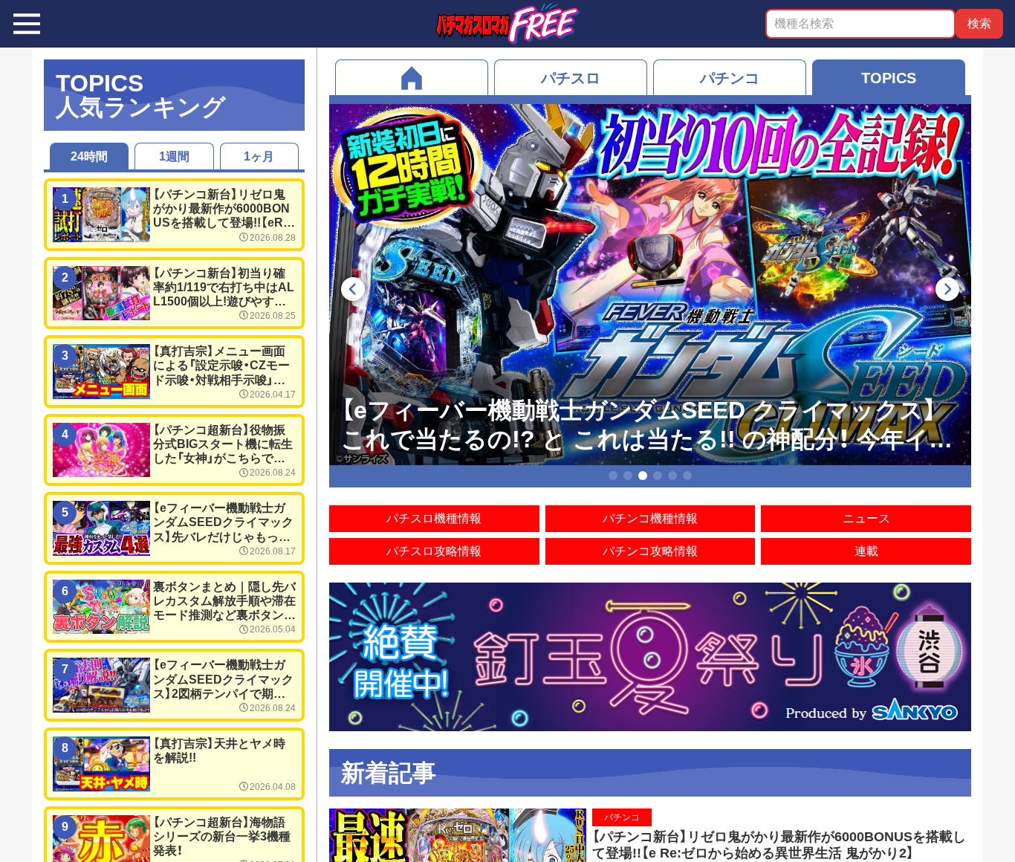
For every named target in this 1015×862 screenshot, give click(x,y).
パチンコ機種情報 (650, 518)
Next (953, 289)
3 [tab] (643, 475)
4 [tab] (658, 475)
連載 (866, 551)
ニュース (866, 518)
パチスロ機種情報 (433, 518)
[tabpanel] (650, 284)
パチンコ (729, 78)
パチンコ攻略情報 (650, 551)
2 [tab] (628, 475)
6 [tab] (687, 475)
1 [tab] (613, 475)
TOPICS (888, 78)
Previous (347, 289)
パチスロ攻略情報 (433, 551)
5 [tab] (672, 475)
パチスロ (570, 78)
